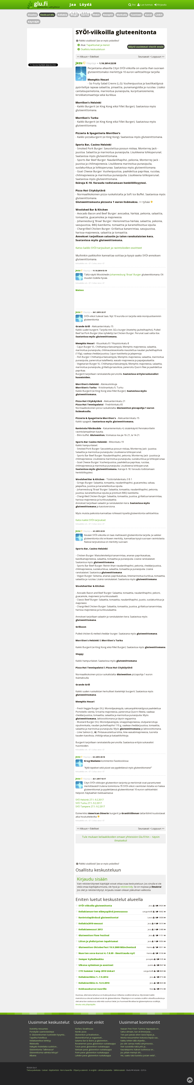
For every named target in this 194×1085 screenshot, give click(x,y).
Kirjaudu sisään (92, 879)
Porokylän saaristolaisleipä (42, 1031)
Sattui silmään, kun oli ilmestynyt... (136, 1031)
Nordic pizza (80, 1031)
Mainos (80, 290)
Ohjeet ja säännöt (80, 1070)
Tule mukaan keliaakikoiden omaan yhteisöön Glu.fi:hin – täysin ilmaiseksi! (120, 838)
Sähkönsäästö (119, 1070)
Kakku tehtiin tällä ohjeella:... (133, 1040)
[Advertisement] (121, 300)
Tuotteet (136, 14)
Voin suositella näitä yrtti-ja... (133, 1046)
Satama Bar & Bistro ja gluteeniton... (92, 1040)
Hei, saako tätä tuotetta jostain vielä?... (138, 1055)
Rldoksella (34, 1043)
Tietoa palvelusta (33, 1070)
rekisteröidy (126, 886)
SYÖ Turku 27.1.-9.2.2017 (89, 803)
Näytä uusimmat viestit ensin (145, 46)
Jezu (79, 63)
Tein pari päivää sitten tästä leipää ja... (137, 1034)
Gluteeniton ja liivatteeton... (87, 1034)
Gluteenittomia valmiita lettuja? (44, 1052)
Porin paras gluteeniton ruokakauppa (92, 1052)
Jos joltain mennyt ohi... (131, 1052)
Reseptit (108, 14)
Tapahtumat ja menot (98, 45)
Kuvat (148, 14)
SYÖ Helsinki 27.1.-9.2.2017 (90, 799)
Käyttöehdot (54, 1070)
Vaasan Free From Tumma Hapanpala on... (140, 1028)
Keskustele (82, 12)
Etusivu (32, 14)
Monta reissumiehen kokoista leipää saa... (139, 1037)
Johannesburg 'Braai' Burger (125, 274)
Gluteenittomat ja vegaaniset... (89, 1037)
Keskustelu (47, 14)
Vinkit (96, 14)
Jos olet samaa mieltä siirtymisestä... (137, 1043)
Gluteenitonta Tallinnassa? (42, 1049)
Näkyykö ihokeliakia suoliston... (44, 1046)
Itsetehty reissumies (39, 1028)
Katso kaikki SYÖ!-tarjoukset (91, 520)
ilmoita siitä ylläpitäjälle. (86, 1004)
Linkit (159, 14)
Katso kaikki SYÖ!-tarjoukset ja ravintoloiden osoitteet (109, 247)
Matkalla (122, 14)
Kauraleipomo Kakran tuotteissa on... (137, 1049)
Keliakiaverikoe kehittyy (40, 1040)
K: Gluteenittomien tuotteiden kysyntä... (47, 1034)
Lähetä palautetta (105, 1070)
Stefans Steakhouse (84, 1028)
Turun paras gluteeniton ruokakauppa (92, 1046)
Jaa (73, 4)
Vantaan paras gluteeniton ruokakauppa (93, 1049)
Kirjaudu (161, 4)
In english (93, 1070)
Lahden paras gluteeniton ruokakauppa (93, 1055)
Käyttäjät (33, 21)
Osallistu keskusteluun (93, 49)
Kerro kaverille (66, 1070)
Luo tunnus (146, 4)
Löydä (86, 4)
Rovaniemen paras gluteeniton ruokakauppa (95, 1043)
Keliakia (62, 14)
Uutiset (45, 1070)
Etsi (133, 4)
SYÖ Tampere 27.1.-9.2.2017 (90, 806)
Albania (33, 1055)
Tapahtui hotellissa (38, 1037)
